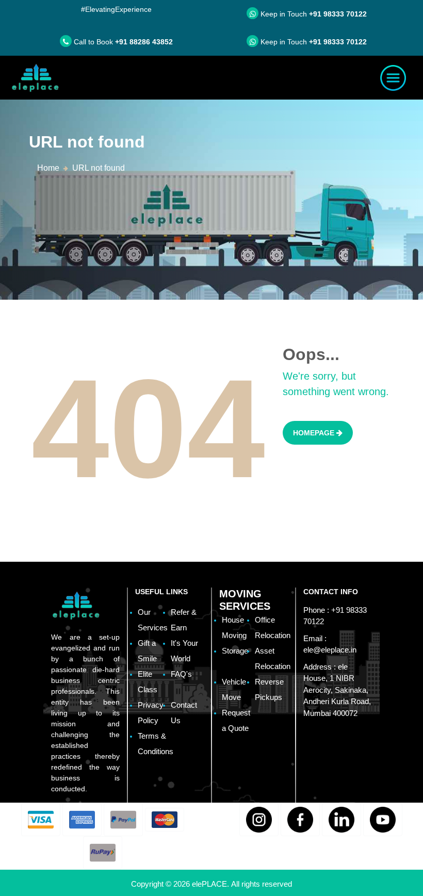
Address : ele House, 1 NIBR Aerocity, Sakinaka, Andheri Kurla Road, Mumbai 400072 (337, 690)
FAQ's (181, 674)
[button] (40, 819)
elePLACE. (211, 883)
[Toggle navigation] (393, 77)
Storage (235, 650)
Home (48, 168)
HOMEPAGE (314, 433)
